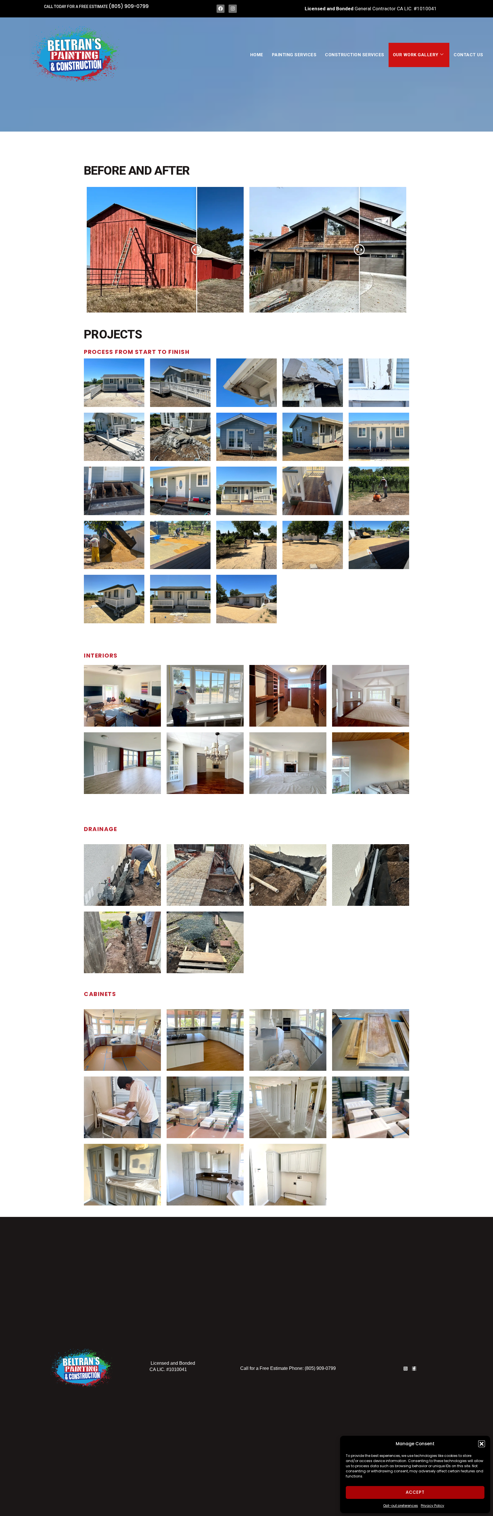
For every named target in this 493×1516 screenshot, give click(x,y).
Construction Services (354, 54)
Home (256, 54)
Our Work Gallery (416, 54)
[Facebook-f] (414, 1368)
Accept (415, 1492)
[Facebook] (221, 9)
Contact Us (468, 54)
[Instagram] (233, 9)
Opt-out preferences (400, 1505)
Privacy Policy (432, 1505)
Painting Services (294, 54)
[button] (481, 1444)
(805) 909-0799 (129, 6)
